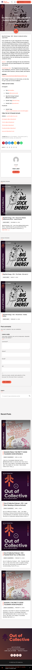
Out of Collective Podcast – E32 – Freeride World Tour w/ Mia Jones (14, 554)
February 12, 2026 (19, 607)
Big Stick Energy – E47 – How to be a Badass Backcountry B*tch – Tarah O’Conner (14, 218)
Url (2, 366)
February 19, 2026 (19, 558)
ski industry (17, 138)
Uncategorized (6, 269)
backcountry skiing (7, 138)
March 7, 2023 (14, 277)
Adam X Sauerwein (8, 457)
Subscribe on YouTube (23, 2)
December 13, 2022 (15, 222)
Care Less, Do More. (10, 650)
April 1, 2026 (18, 508)
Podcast (16, 14)
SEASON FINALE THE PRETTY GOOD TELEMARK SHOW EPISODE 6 (15, 453)
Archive (16, 172)
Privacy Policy (22, 650)
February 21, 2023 (15, 319)
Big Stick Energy (12, 136)
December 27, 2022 (19, 23)
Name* (4, 351)
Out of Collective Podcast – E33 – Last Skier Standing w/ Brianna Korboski (15, 504)
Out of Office (16, 647)
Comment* (5, 341)
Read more (5, 230)
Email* (3, 358)
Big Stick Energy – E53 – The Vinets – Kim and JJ (15, 274)
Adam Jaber (11, 23)
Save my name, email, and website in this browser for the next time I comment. (13, 376)
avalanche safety (23, 136)
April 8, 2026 (18, 457)
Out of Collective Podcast (7, 473)
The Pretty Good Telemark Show (7, 422)
